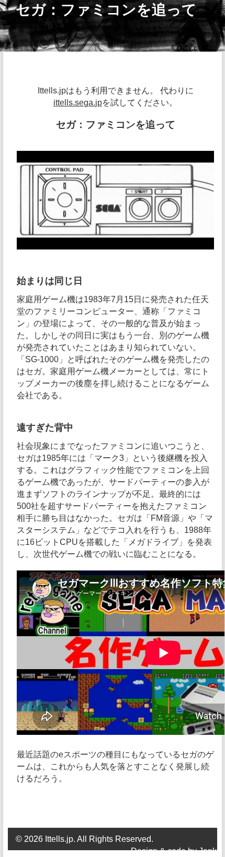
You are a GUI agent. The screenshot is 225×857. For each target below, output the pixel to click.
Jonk (208, 851)
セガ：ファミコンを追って (106, 10)
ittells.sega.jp (77, 102)
